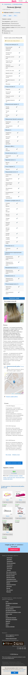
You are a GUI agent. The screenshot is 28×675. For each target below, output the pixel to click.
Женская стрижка (10, 577)
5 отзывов (17, 12)
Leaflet (12, 393)
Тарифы (8, 605)
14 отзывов (4, 538)
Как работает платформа (12, 603)
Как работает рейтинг (11, 610)
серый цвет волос (11, 477)
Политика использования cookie (13, 612)
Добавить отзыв (16, 454)
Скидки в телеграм (10, 626)
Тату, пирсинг (9, 590)
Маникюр (8, 591)
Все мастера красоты (11, 573)
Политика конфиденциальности (13, 606)
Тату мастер (10, 564)
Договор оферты (10, 608)
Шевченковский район (13, 366)
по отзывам (14, 473)
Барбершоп (9, 566)
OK (14, 672)
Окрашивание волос (11, 579)
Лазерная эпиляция (11, 584)
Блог (7, 615)
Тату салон (9, 568)
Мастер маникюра (11, 563)
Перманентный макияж (11, 581)
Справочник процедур (11, 617)
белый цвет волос (20, 477)
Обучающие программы (11, 619)
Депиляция (9, 586)
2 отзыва (4, 505)
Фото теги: (6, 475)
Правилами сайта (20, 670)
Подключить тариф (14, 298)
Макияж (8, 582)
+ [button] (6, 375)
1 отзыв (16, 505)
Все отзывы (8, 454)
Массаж (8, 588)
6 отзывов (4, 522)
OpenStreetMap (18, 393)
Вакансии (8, 621)
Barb (14, 1)
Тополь (22, 366)
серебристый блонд (13, 475)
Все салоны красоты (11, 572)
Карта (7, 624)
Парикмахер (10, 561)
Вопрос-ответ (9, 614)
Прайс (4, 15)
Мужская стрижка (10, 575)
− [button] (6, 377)
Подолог (9, 570)
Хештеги (8, 623)
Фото (15, 15)
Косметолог (9, 557)
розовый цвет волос (8, 478)
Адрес (10, 15)
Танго (7, 532)
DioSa (20, 499)
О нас (7, 601)
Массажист (9, 559)
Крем (7, 499)
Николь (7, 516)
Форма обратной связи (11, 638)
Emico (20, 516)
